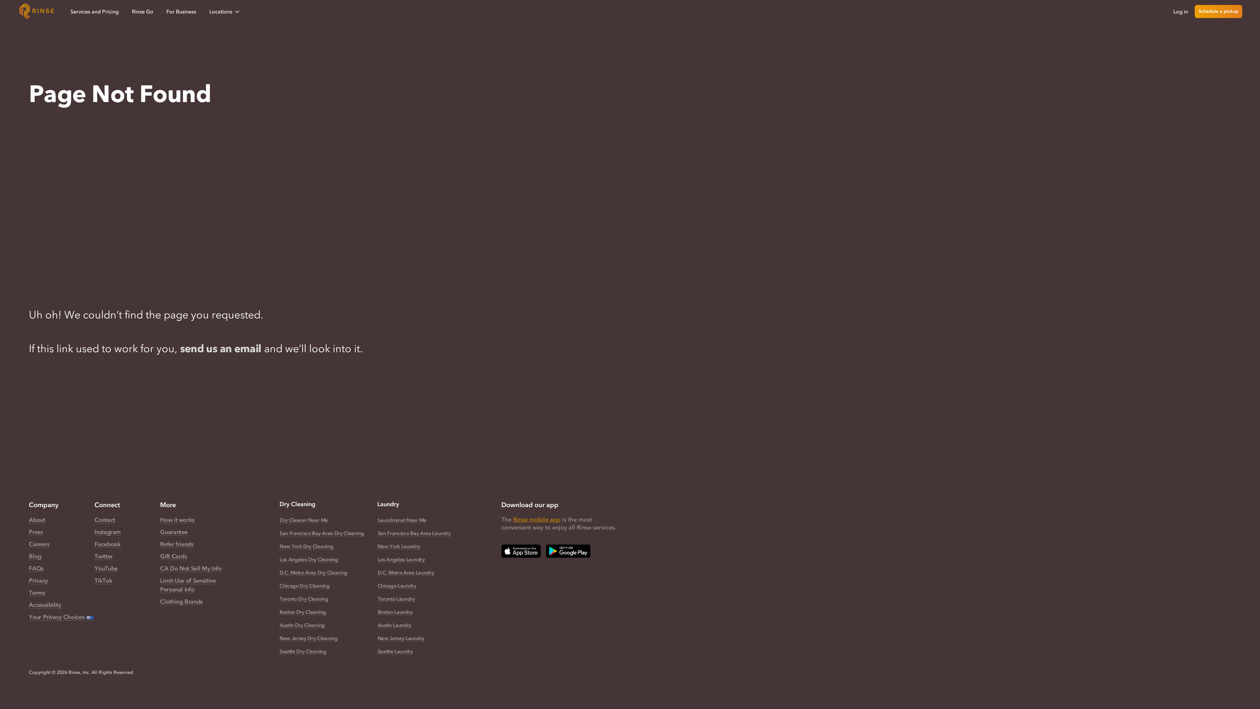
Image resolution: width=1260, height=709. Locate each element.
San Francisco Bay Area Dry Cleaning (322, 533)
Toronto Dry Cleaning (304, 598)
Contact (104, 520)
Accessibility (45, 605)
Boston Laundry (395, 612)
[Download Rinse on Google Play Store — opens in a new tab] (568, 551)
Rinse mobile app (536, 519)
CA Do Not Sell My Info (190, 568)
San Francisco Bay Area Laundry (414, 533)
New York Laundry (399, 546)
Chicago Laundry (397, 585)
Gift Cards (173, 556)
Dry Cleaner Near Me (304, 520)
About (37, 520)
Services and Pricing (95, 11)
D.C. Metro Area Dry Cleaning (313, 572)
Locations (220, 11)
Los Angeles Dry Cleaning (309, 559)
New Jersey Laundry (401, 638)
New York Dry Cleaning (306, 546)
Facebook (107, 544)
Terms (37, 592)
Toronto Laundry (396, 598)
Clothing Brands (181, 601)
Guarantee (174, 532)
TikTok (103, 580)
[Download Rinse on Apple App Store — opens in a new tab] (521, 551)
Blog (35, 556)
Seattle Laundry (395, 651)
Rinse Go (142, 11)
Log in (1180, 11)
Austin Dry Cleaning (302, 625)
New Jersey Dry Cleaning (309, 638)
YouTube (105, 568)
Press (36, 532)
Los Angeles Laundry (401, 559)
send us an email (221, 348)
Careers (39, 544)
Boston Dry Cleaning (303, 612)
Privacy (38, 580)
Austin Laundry (394, 625)
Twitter (103, 556)
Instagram (107, 532)
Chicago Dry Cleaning (305, 585)
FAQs (36, 568)
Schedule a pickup (1218, 11)
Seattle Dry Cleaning (303, 651)
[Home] (37, 11)
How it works (177, 520)
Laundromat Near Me (402, 520)
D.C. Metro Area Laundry (406, 572)
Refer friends (176, 544)
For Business (181, 11)
